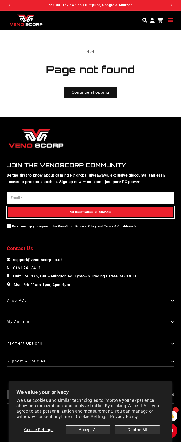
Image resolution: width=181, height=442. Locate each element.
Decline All (137, 429)
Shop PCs (17, 301)
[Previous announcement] (9, 5)
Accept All (88, 429)
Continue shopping (91, 92)
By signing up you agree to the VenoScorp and (74, 226)
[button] (170, 20)
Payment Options (24, 344)
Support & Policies (26, 361)
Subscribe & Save (90, 212)
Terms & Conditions (118, 226)
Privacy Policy (124, 416)
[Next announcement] (171, 5)
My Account (19, 322)
